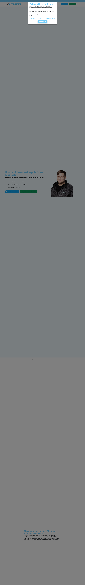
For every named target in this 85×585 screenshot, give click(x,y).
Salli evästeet (42, 21)
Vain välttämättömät (50, 18)
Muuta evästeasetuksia (35, 18)
